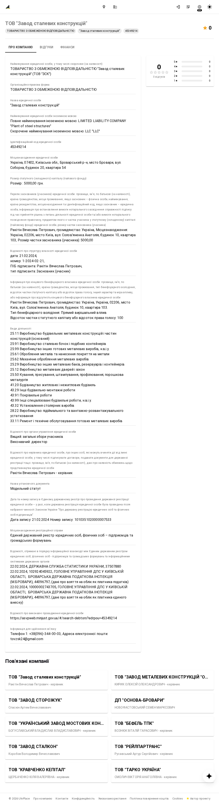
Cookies (177, 798)
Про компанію (42, 798)
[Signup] (189, 7)
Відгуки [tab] (46, 47)
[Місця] (104, 7)
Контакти (62, 798)
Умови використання (112, 798)
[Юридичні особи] (115, 7)
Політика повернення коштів (149, 798)
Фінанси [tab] (67, 47)
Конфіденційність (83, 798)
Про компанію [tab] (21, 47)
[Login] (179, 7)
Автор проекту (200, 798)
